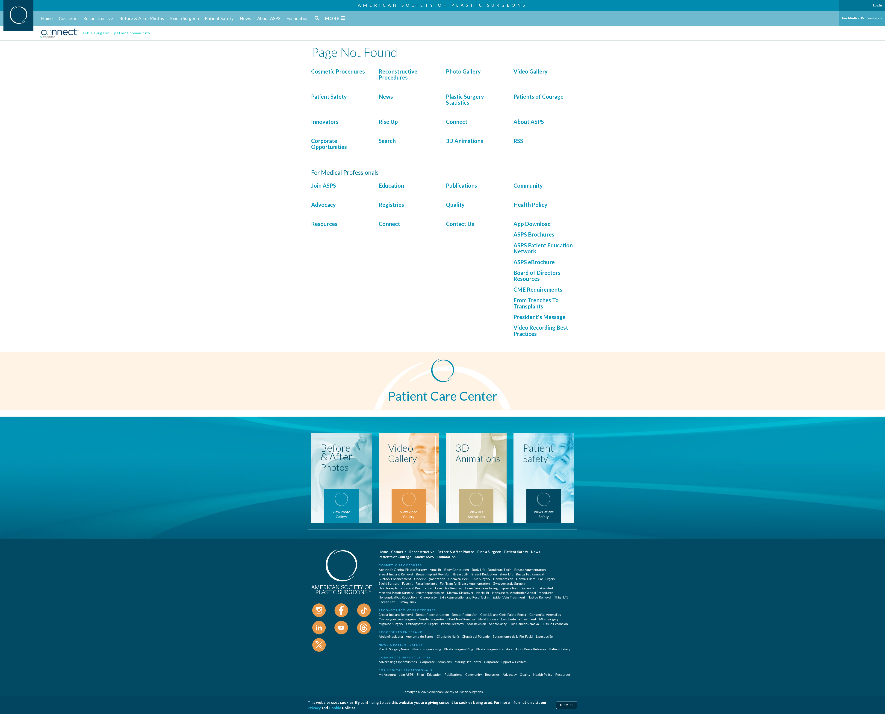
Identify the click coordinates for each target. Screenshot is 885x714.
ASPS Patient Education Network (543, 248)
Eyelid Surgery (389, 583)
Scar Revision (476, 624)
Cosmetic (68, 18)
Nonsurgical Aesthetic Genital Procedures (522, 593)
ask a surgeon (96, 33)
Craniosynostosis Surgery (397, 619)
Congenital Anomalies (545, 614)
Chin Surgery (481, 579)
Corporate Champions (436, 662)
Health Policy (530, 204)
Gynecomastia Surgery (509, 583)
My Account (387, 674)
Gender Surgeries (431, 619)
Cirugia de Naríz (448, 636)
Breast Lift (461, 574)
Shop (420, 674)
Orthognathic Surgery (422, 624)
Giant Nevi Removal (461, 619)
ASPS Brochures (533, 234)
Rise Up (388, 121)
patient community (132, 33)
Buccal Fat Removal (530, 574)
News (245, 18)
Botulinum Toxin (499, 570)
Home (47, 18)
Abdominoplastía (391, 636)
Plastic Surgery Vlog (458, 649)
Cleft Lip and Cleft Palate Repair (503, 614)
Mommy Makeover (460, 593)
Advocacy (323, 204)
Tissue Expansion (555, 624)
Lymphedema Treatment (518, 619)
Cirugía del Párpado (476, 636)
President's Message (539, 317)
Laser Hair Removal (448, 588)
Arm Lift (435, 570)
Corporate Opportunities (329, 143)
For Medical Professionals (862, 18)
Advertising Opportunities (398, 662)
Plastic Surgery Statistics (465, 99)
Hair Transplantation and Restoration (405, 588)
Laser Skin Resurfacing (481, 588)
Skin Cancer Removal (525, 624)
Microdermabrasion (430, 593)
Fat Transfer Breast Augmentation (465, 583)
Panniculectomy (452, 624)
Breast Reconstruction (432, 614)
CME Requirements (537, 289)
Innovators (325, 121)
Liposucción (544, 636)
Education (391, 185)
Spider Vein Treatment (509, 597)
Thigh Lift (561, 597)
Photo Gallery (463, 71)
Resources (324, 223)
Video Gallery (530, 71)
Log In (877, 5)
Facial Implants (426, 583)
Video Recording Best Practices (540, 330)
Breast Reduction (484, 574)
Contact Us (460, 223)
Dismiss (566, 705)
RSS (518, 140)
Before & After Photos (141, 18)
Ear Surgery (546, 579)
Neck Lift (482, 593)
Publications (461, 185)
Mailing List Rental (468, 662)
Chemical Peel (458, 579)
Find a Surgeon (184, 18)
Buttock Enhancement (395, 579)
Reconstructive (98, 18)
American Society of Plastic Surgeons (442, 5)
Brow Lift (506, 574)
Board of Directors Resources (536, 275)
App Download (532, 223)
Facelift (407, 583)
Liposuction (509, 588)
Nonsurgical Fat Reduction (398, 597)
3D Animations (464, 140)
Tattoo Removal (539, 597)
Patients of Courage (538, 96)
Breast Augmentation (530, 570)
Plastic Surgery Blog (426, 649)
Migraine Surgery (391, 624)
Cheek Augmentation (429, 579)
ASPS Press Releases (530, 649)
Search (387, 140)
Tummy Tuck (407, 602)
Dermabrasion (503, 579)
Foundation (297, 18)
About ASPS (268, 18)
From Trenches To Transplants (536, 303)
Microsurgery (548, 619)
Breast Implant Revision (433, 574)
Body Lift (478, 570)
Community (528, 185)
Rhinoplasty (428, 597)
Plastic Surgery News (394, 649)
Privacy (314, 707)
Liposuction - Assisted (537, 588)
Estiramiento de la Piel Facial (513, 636)
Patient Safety (219, 18)
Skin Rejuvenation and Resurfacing (465, 597)
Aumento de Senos (420, 636)
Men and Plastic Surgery (396, 593)
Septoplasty (498, 624)
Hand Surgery (488, 619)
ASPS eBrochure (534, 262)
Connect (456, 121)
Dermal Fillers (525, 579)
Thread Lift (387, 602)
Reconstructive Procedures (398, 74)
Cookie (335, 707)
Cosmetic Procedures (338, 71)
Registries (391, 204)
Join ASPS (323, 185)
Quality (455, 204)
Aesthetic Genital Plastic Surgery (403, 570)
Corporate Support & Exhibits (505, 662)
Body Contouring (456, 570)
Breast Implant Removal (396, 574)
